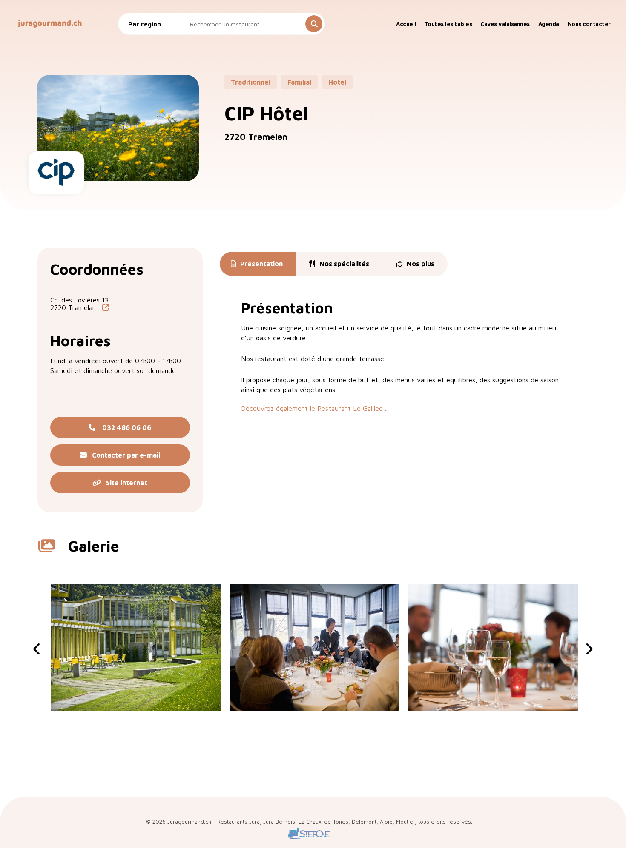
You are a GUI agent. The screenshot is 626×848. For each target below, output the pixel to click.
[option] (136, 647)
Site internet (124, 483)
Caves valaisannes (505, 23)
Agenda (548, 23)
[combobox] (153, 24)
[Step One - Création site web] (309, 839)
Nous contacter (589, 23)
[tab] (257, 264)
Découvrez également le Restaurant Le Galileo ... (315, 408)
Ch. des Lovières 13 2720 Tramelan (79, 303)
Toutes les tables (448, 23)
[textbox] (153, 24)
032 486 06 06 (123, 427)
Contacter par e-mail (123, 455)
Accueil (406, 23)
